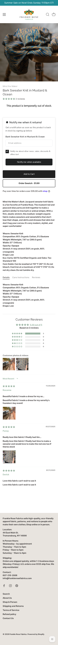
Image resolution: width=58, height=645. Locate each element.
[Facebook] (4, 585)
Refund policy (9, 614)
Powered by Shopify (36, 634)
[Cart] (54, 15)
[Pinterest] (16, 585)
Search (6, 594)
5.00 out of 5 (36, 325)
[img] (9, 386)
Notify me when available (29, 162)
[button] (9, 99)
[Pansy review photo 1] (9, 456)
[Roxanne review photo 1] (9, 413)
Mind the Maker (10, 86)
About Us (7, 598)
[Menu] (4, 14)
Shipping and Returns (13, 606)
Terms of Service (11, 610)
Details (6, 277)
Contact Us (8, 618)
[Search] (48, 15)
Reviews (36, 277)
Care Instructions (20, 277)
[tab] (7, 277)
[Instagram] (10, 585)
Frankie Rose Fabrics (18, 634)
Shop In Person (10, 602)
